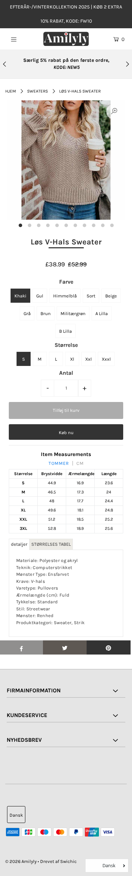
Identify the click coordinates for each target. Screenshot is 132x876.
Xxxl (106, 359)
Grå (27, 313)
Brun (45, 313)
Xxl (88, 359)
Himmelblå (65, 295)
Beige (111, 295)
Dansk (16, 815)
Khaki (20, 295)
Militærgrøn (73, 313)
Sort (91, 295)
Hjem (10, 91)
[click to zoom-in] (114, 111)
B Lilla (65, 331)
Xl (72, 359)
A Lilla (101, 313)
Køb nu (66, 432)
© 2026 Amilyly (21, 861)
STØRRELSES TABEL (51, 544)
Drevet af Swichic (58, 861)
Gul (39, 295)
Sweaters (37, 91)
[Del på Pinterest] (109, 647)
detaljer (19, 544)
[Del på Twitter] (65, 647)
